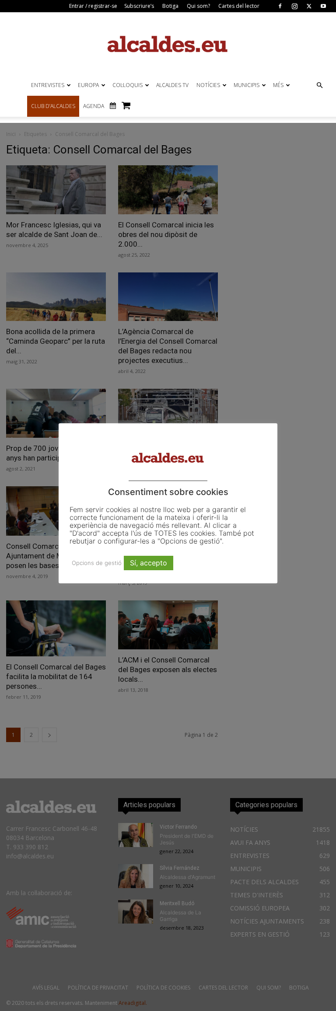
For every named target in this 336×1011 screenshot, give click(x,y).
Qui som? (198, 6)
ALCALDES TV (172, 85)
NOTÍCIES (208, 85)
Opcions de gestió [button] (97, 562)
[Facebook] (280, 6)
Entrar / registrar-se (93, 6)
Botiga (170, 6)
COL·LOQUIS (127, 85)
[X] (308, 6)
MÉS (278, 85)
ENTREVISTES (47, 85)
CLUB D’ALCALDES (53, 106)
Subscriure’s (139, 6)
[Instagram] (294, 6)
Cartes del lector (238, 6)
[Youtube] (323, 6)
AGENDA (93, 106)
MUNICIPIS (246, 85)
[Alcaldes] (168, 43)
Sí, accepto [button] (148, 562)
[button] (319, 85)
